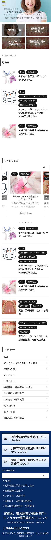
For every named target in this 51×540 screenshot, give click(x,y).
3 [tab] (25, 222)
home (8, 480)
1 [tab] (19, 222)
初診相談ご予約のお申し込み (19, 485)
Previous (4, 197)
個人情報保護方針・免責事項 (19, 505)
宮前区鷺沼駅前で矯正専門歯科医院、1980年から (25, 522)
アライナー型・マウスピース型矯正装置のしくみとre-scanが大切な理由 (33, 113)
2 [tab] (22, 222)
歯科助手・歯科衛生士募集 (18, 500)
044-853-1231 (17, 528)
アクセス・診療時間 (15, 495)
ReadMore (27, 213)
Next (46, 197)
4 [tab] (28, 222)
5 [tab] (31, 222)
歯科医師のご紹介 (14, 490)
